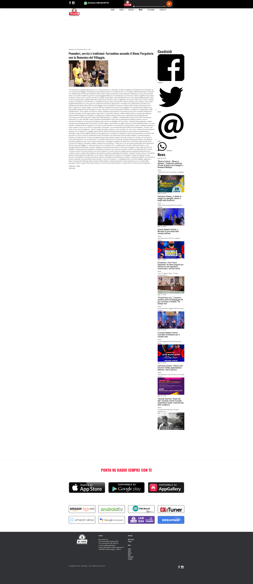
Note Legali (131, 539)
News (141, 9)
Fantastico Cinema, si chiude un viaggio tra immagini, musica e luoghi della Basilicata (170, 198)
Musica (131, 9)
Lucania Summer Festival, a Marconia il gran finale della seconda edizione (168, 231)
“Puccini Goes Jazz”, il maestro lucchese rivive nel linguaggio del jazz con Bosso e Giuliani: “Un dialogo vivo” (170, 300)
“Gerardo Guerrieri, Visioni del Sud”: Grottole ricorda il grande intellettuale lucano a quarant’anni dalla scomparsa (171, 401)
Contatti (163, 9)
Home (113, 9)
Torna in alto (72, 168)
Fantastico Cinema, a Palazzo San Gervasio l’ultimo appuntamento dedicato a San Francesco (170, 367)
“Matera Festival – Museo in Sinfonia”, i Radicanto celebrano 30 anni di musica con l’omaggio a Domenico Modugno (170, 164)
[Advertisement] (126, 33)
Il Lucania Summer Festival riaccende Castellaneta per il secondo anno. (169, 334)
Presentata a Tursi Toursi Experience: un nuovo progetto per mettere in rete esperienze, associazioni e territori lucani (170, 265)
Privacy (130, 541)
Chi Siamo (151, 9)
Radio (121, 9)
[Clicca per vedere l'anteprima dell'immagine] (88, 73)
